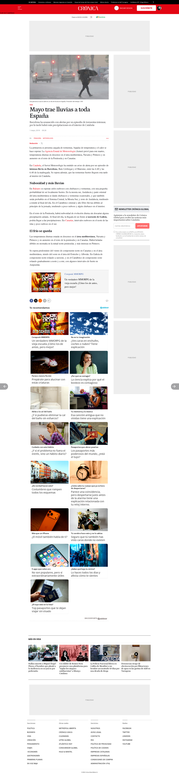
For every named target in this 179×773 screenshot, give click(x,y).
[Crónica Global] (89, 8)
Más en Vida (34, 639)
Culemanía (64, 736)
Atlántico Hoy (65, 744)
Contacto (95, 736)
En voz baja (32, 763)
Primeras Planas (34, 759)
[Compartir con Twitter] (36, 300)
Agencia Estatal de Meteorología (59, 151)
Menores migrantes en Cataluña (62, 2)
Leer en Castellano (7, 13)
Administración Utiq (100, 763)
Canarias (69, 220)
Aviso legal (96, 732)
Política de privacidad (101, 744)
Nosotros (95, 728)
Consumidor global (68, 748)
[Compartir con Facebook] (31, 300)
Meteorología (48, 138)
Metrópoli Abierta (67, 728)
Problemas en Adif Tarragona (119, 2)
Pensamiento (33, 744)
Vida (31, 105)
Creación (31, 740)
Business (31, 732)
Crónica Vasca (65, 732)
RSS (92, 740)
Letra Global (65, 740)
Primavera (37, 138)
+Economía (32, 752)
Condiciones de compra (102, 759)
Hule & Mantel (65, 752)
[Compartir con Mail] (45, 300)
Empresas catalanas (100, 752)
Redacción (34, 143)
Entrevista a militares (44, 2)
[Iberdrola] (100, 17)
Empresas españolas (100, 755)
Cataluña (37, 165)
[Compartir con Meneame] (40, 300)
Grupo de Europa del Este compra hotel (86, 2)
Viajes (29, 748)
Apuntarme (142, 226)
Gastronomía (33, 755)
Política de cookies (100, 748)
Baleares (37, 188)
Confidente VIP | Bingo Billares (139, 2)
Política (31, 728)
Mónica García (104, 2)
